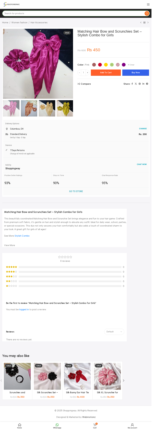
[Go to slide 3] (42, 95)
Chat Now (142, 164)
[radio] (94, 65)
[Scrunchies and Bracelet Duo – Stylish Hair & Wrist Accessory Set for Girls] (17, 376)
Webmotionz (89, 417)
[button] (6, 64)
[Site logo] (12, 4)
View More (9, 245)
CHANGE (143, 129)
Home (5, 22)
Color (80, 64)
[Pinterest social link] (140, 84)
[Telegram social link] (147, 84)
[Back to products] (144, 22)
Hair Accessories (39, 22)
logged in (24, 309)
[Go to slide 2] (39, 95)
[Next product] (148, 22)
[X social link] (136, 84)
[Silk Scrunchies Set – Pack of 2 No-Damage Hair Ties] (47, 376)
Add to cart (106, 72)
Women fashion (19, 22)
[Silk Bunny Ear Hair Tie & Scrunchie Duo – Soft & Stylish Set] (77, 376)
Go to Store (76, 191)
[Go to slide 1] (36, 95)
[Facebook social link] (132, 84)
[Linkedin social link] (143, 84)
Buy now (136, 72)
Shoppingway (12, 168)
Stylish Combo (22, 235)
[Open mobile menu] (148, 4)
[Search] (147, 13)
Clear (132, 65)
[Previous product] (141, 22)
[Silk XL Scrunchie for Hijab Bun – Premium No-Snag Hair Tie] (107, 376)
